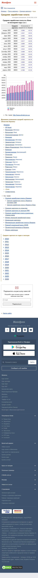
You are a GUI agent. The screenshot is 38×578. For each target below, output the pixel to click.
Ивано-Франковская (12, 147)
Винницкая (9, 130)
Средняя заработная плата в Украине (18, 198)
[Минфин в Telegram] (13, 330)
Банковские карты (7, 389)
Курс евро (5, 384)
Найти (32, 362)
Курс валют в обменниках (9, 449)
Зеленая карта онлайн (8, 493)
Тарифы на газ (6, 399)
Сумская (8, 169)
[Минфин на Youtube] (31, 330)
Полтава (16, 164)
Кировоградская (10, 152)
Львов (15, 157)
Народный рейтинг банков (10, 407)
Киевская (8, 149)
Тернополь (20, 172)
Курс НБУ (4, 386)
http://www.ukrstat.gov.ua (21, 115)
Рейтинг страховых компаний (10, 498)
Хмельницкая (10, 179)
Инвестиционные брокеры (10, 391)
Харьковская (9, 174)
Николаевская (10, 159)
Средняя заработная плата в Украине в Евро (21, 205)
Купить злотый (6, 460)
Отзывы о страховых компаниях (11, 495)
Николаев (19, 159)
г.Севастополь (10, 191)
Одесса (15, 162)
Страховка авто (6, 500)
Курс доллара (6, 381)
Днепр (21, 135)
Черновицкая (9, 184)
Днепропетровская (11, 135)
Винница (16, 130)
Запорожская (9, 145)
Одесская (8, 162)
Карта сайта (7, 313)
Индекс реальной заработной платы (17, 217)
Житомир (18, 140)
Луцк (15, 132)
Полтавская (9, 164)
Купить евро (5, 457)
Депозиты (5, 397)
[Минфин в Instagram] (25, 330)
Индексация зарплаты (13, 220)
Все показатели (9, 8)
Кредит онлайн (6, 404)
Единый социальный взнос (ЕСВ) (16, 225)
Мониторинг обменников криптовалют (13, 410)
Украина (7, 125)
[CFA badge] (28, 511)
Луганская (8, 154)
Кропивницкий (21, 152)
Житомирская (10, 140)
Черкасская (9, 182)
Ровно (15, 167)
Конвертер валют (7, 402)
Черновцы (18, 184)
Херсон (16, 177)
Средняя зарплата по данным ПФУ (17, 210)
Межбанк (4, 394)
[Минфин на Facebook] (7, 330)
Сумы (13, 169)
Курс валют (5, 378)
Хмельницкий (19, 179)
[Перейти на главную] (6, 2)
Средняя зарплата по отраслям (16, 208)
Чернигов (18, 187)
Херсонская (9, 177)
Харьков (17, 174)
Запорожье (18, 145)
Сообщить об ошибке (19, 368)
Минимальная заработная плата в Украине (20, 222)
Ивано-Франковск (25, 147)
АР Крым (8, 127)
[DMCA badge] (19, 567)
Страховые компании (8, 503)
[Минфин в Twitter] (19, 330)
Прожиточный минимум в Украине (17, 227)
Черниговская (10, 187)
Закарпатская (10, 142)
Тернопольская (10, 172)
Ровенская (8, 167)
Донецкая (8, 137)
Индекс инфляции (11, 230)
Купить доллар (6, 454)
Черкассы (17, 182)
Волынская (9, 132)
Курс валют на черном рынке (10, 452)
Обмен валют (6, 447)
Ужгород (18, 142)
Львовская (8, 157)
